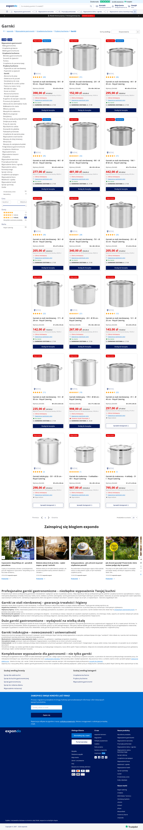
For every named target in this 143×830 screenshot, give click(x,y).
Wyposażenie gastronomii (12, 43)
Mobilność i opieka (8, 180)
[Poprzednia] (41, 517)
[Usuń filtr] (5, 39)
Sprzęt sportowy (8, 185)
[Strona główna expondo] (4, 31)
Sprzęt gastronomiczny (12, 682)
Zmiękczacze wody (9, 121)
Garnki (6, 73)
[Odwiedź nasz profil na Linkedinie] (102, 758)
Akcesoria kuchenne (11, 94)
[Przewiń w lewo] (4, 16)
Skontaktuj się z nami (81, 735)
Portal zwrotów (81, 742)
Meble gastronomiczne (10, 51)
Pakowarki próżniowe (11, 132)
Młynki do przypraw (10, 114)
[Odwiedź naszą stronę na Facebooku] (99, 758)
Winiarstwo (7, 142)
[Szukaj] (91, 6)
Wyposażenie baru (9, 152)
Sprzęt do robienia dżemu (13, 685)
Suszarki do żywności (10, 58)
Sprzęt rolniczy (7, 172)
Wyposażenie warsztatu (10, 159)
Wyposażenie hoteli (9, 182)
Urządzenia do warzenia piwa (13, 134)
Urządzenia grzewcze (10, 48)
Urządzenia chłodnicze (10, 149)
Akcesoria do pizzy (10, 76)
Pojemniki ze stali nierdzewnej (15, 68)
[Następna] (48, 517)
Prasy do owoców (9, 124)
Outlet (4, 187)
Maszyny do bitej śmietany (12, 139)
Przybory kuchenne (10, 66)
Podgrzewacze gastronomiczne (13, 147)
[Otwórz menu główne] (7, 11)
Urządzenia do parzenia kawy (13, 63)
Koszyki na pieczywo (11, 96)
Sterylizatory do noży (11, 81)
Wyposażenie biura (8, 177)
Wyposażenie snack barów (12, 137)
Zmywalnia (6, 157)
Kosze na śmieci (9, 91)
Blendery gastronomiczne (12, 56)
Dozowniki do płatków (11, 129)
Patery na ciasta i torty (12, 86)
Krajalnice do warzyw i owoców (14, 99)
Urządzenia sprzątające (10, 174)
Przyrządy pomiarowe (9, 162)
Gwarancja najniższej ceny (43, 100)
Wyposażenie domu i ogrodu (12, 164)
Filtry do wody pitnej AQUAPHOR (15, 119)
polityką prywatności (67, 721)
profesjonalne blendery (52, 659)
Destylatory (7, 116)
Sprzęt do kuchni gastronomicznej (16, 678)
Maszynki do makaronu (11, 111)
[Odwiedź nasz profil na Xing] (106, 758)
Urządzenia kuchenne (10, 53)
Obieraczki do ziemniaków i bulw (15, 104)
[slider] (2, 205)
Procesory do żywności (11, 101)
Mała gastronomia (9, 46)
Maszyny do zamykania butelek (14, 144)
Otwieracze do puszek (12, 78)
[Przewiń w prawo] (138, 16)
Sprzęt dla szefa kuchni (12, 675)
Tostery (5, 61)
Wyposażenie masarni (10, 154)
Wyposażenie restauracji (13, 688)
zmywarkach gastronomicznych (124, 610)
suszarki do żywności (96, 661)
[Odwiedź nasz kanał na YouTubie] (95, 758)
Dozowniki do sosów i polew (14, 84)
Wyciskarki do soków (10, 126)
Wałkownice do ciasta (11, 106)
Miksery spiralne (9, 109)
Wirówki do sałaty (10, 89)
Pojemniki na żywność (12, 71)
